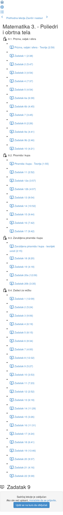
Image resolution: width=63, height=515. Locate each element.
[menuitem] (2, 8)
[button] (2, 3)
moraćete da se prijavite (42, 500)
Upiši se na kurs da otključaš (31, 505)
